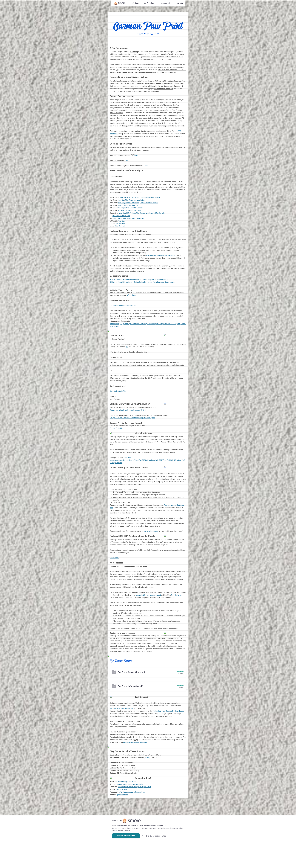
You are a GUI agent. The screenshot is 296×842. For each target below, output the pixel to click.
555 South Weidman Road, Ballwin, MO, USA (134, 787)
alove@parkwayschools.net (125, 782)
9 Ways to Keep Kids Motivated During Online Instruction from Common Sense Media (142, 282)
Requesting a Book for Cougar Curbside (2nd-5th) (129, 410)
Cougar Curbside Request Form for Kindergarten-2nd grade (132, 418)
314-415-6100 (121, 789)
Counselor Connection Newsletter (123, 306)
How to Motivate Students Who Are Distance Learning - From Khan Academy (139, 280)
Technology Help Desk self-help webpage (168, 711)
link (127, 347)
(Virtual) (147, 757)
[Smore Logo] (120, 3)
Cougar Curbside (116, 428)
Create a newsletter (126, 836)
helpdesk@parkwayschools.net (121, 708)
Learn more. (114, 558)
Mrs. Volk (126, 216)
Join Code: (118, 391)
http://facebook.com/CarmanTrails (132, 792)
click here (127, 457)
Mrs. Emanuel (118, 216)
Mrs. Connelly (120, 226)
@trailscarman (122, 795)
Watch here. (131, 295)
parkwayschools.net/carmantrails (130, 784)
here (136, 155)
